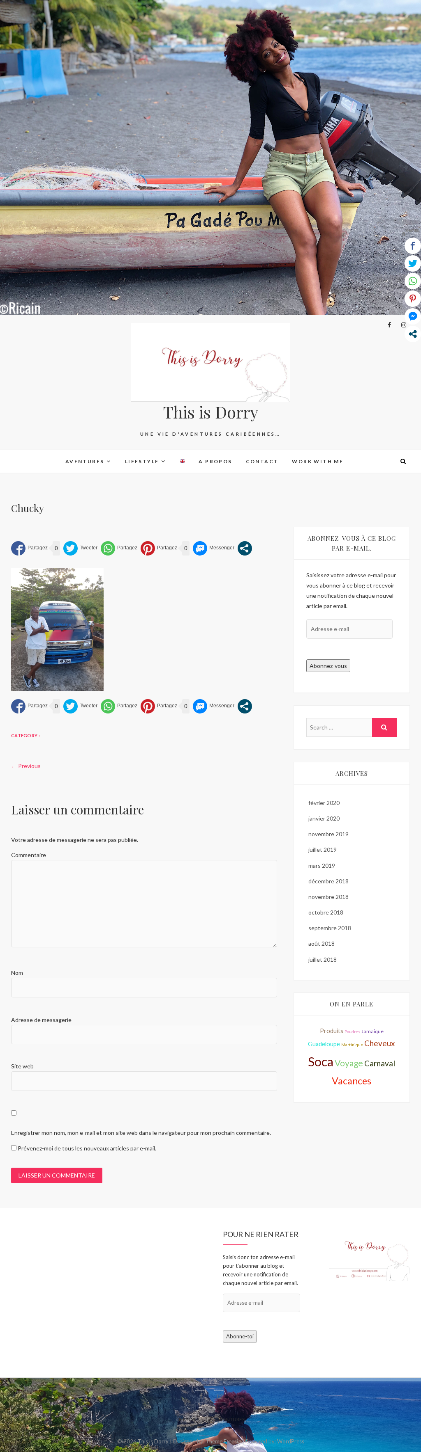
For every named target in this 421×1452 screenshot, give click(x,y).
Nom (17, 972)
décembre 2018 (328, 881)
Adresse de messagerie (41, 1019)
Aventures (84, 461)
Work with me (317, 461)
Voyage (349, 1063)
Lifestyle (142, 461)
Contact (262, 461)
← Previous (26, 765)
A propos (215, 461)
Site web (22, 1066)
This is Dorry (210, 412)
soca (320, 1061)
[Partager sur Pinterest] (159, 548)
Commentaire (28, 854)
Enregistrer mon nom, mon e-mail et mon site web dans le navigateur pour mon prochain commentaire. (141, 1132)
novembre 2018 (328, 896)
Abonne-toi (240, 1336)
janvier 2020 (324, 818)
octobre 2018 (325, 912)
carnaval (379, 1063)
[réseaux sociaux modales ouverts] (245, 548)
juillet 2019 (322, 849)
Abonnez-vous (328, 665)
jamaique (372, 1031)
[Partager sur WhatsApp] (119, 548)
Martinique (352, 1044)
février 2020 (324, 802)
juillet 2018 (322, 959)
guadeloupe (324, 1043)
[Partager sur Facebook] (29, 548)
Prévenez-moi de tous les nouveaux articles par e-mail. (87, 1148)
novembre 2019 (328, 833)
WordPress (290, 1441)
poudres (352, 1031)
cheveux (379, 1043)
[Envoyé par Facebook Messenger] (213, 548)
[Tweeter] (80, 548)
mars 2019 (321, 865)
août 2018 (321, 943)
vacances (351, 1080)
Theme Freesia (223, 1441)
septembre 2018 (329, 927)
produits (331, 1030)
